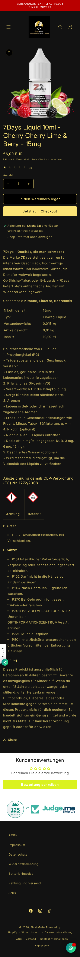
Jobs (12, 893)
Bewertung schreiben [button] (40, 784)
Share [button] (12, 739)
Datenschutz (18, 854)
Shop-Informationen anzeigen (29, 237)
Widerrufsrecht (31, 932)
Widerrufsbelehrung (24, 864)
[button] (8, 27)
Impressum (17, 845)
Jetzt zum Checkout (40, 211)
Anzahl (8, 175)
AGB (19, 938)
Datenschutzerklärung (59, 932)
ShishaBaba (38, 927)
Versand (21, 159)
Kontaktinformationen (54, 938)
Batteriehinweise (21, 873)
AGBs (13, 835)
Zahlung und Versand (25, 883)
